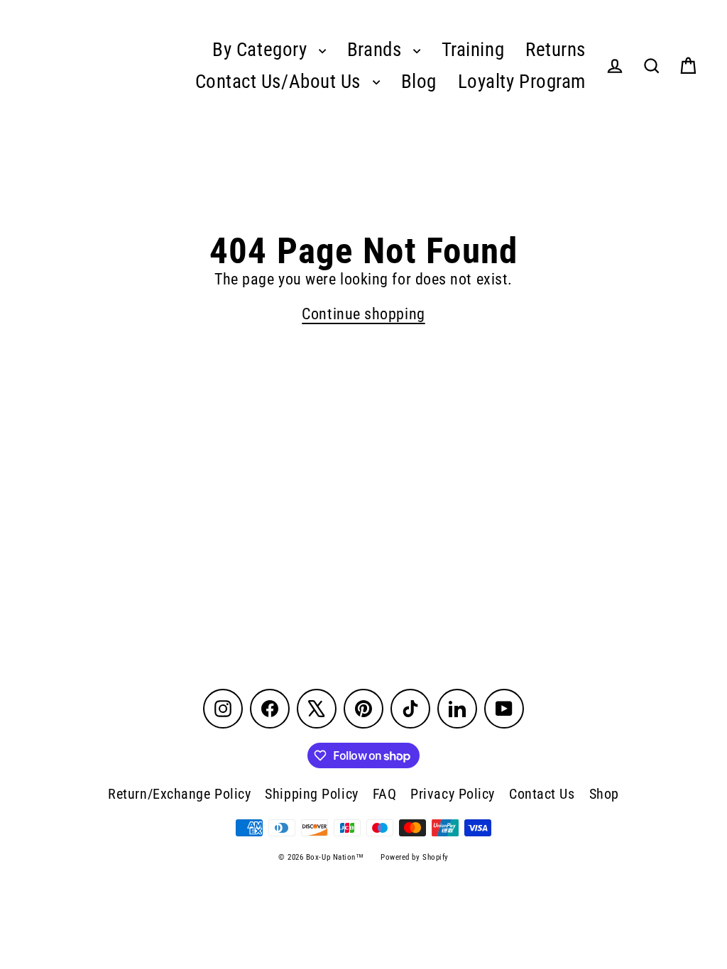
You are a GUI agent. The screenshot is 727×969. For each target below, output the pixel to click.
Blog (419, 81)
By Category (262, 49)
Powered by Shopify (415, 857)
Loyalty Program (522, 81)
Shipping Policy (311, 793)
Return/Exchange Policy (179, 793)
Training (473, 49)
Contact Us (542, 793)
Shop (604, 793)
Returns (555, 49)
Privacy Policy (452, 793)
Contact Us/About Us (280, 81)
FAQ (385, 793)
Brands (376, 49)
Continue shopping (363, 314)
